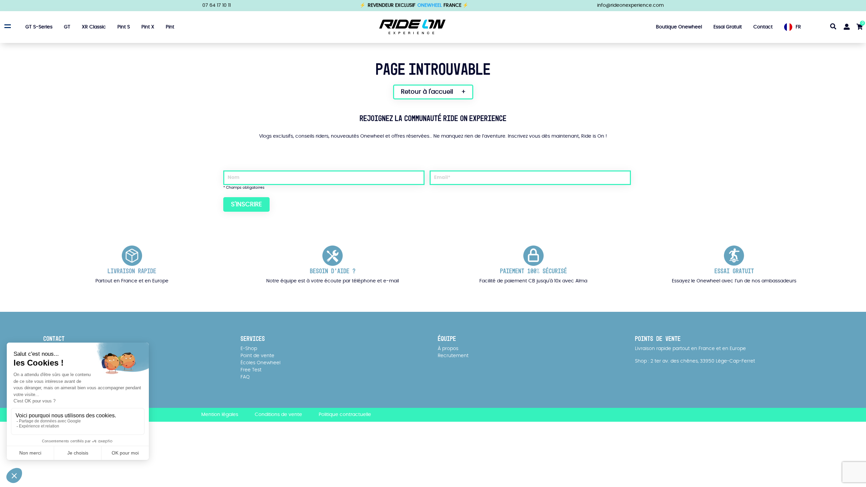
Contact (763, 27)
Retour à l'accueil (427, 92)
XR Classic (94, 27)
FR (798, 27)
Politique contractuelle (345, 414)
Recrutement (453, 355)
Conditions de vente (278, 414)
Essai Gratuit (727, 27)
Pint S (123, 27)
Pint (170, 27)
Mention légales (219, 414)
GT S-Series (38, 27)
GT (67, 27)
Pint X (147, 27)
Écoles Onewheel (260, 363)
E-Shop (249, 348)
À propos (448, 348)
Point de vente (257, 355)
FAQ (245, 377)
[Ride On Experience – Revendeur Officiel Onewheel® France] (412, 26)
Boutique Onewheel (679, 27)
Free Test (251, 370)
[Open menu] (7, 26)
